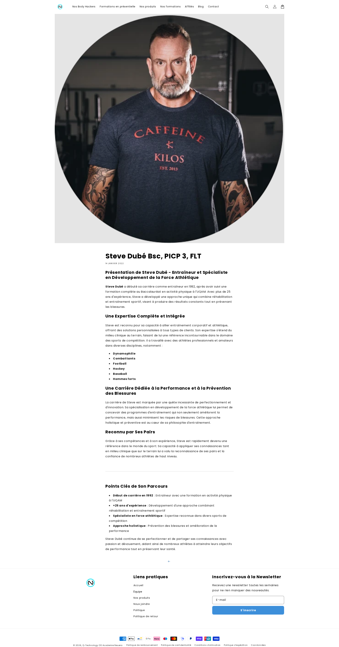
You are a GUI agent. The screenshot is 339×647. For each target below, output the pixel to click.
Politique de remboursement (142, 645)
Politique (139, 610)
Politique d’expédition (236, 645)
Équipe (137, 591)
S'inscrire (248, 610)
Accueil (138, 585)
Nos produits (141, 598)
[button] (267, 7)
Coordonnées (258, 645)
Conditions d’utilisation (207, 645)
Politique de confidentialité (176, 645)
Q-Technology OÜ (92, 645)
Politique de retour (145, 616)
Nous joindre (141, 604)
